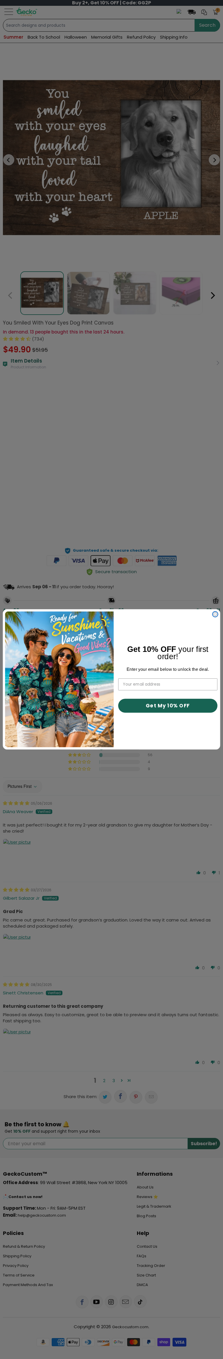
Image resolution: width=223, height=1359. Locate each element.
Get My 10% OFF (168, 705)
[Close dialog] (215, 614)
